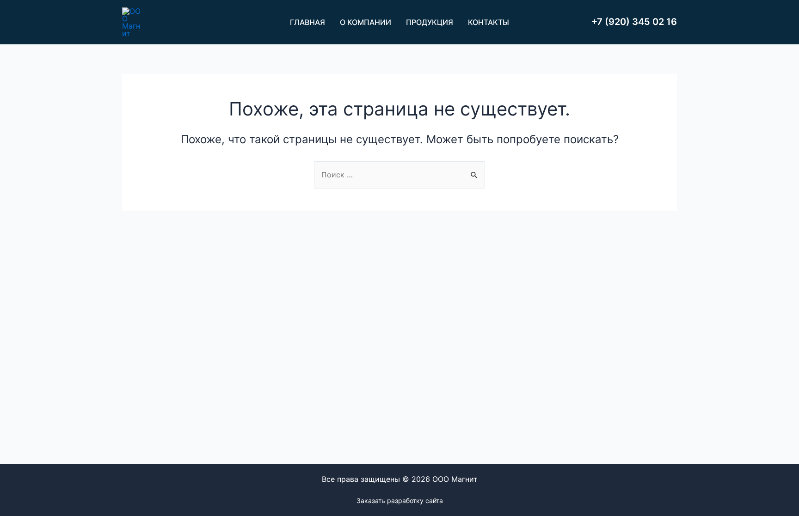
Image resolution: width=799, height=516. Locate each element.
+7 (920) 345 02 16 (634, 21)
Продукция (429, 22)
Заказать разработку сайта (399, 500)
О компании (365, 22)
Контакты (488, 22)
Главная (307, 22)
